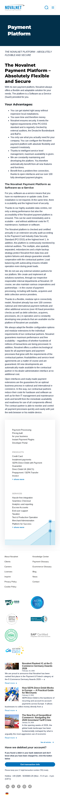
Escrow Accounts (20, 507)
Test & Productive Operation (25, 517)
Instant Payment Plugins (23, 439)
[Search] (46, 7)
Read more (10, 683)
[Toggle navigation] (53, 7)
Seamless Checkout (21, 501)
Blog (34, 571)
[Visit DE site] (7, 794)
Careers (8, 566)
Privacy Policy (10, 582)
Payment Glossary (41, 561)
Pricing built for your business (20, 434)
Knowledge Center (41, 556)
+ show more (18, 479)
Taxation (16, 514)
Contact (36, 582)
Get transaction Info (30, 764)
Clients (7, 561)
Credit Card (17, 456)
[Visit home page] (14, 7)
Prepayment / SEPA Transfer (25, 472)
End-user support (20, 511)
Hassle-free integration (22, 497)
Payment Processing (21, 430)
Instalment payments (21, 459)
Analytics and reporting (22, 504)
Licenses (8, 571)
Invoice (15, 476)
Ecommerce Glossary (42, 566)
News (35, 577)
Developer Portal (19, 443)
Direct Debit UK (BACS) (23, 469)
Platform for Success (21, 524)
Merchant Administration (23, 520)
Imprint (7, 577)
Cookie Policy (10, 587)
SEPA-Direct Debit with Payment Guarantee (27, 464)
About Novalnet (11, 556)
